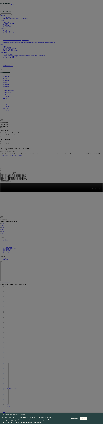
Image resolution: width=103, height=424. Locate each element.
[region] (51, 418)
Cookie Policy (36, 422)
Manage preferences (74, 418)
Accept (83, 418)
